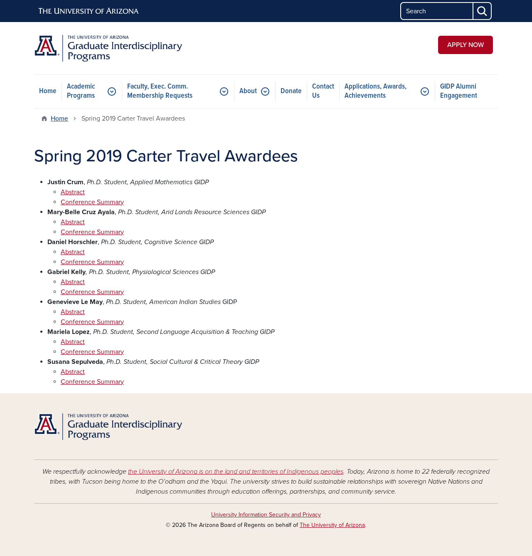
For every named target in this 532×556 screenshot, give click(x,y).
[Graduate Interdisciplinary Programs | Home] (108, 48)
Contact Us (323, 91)
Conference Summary (92, 202)
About (248, 91)
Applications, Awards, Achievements (375, 91)
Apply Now (465, 45)
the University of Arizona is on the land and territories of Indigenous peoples (235, 471)
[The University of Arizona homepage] (89, 11)
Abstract (73, 192)
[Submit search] (482, 11)
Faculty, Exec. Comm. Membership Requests (159, 91)
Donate (291, 91)
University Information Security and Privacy (266, 514)
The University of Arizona (332, 525)
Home (48, 91)
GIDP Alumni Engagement (458, 91)
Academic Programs (81, 91)
